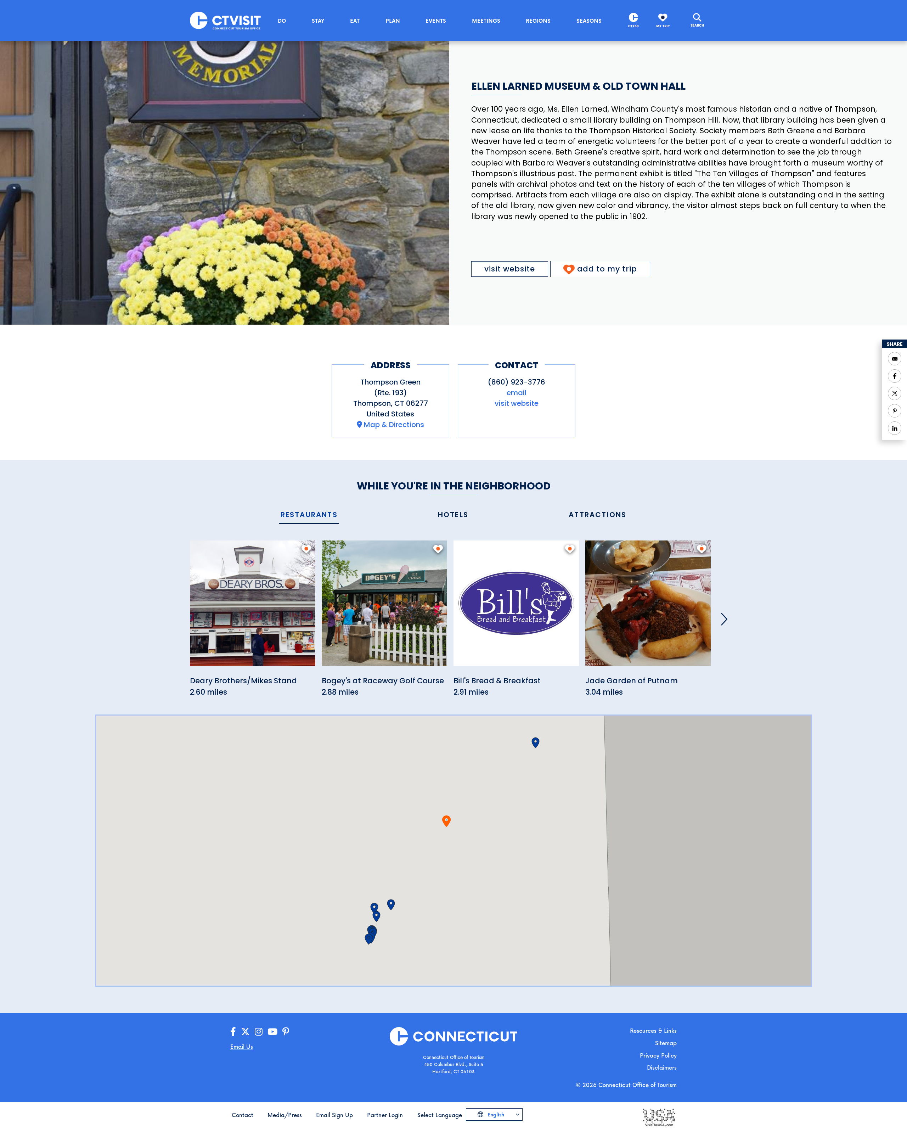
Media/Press (284, 1114)
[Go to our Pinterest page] (285, 1032)
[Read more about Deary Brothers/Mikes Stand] (252, 607)
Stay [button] (318, 20)
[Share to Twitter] (894, 393)
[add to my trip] (306, 549)
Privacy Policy (658, 1055)
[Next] (724, 619)
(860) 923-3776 (516, 382)
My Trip (663, 26)
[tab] (309, 515)
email (516, 393)
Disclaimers (662, 1067)
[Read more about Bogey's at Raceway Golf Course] (384, 607)
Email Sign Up (334, 1114)
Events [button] (436, 20)
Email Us (241, 1046)
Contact (242, 1114)
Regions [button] (538, 20)
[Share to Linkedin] (894, 428)
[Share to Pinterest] (894, 411)
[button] (391, 904)
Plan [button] (392, 20)
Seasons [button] (589, 20)
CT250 (633, 26)
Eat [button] (355, 20)
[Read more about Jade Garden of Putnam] (648, 607)
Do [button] (282, 20)
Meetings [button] (486, 20)
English (495, 1114)
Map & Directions (394, 425)
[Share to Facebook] (894, 376)
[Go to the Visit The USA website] (659, 1116)
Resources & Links (653, 1030)
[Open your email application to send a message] (894, 358)
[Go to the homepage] (225, 20)
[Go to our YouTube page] (272, 1032)
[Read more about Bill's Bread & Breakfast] (516, 607)
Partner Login (385, 1114)
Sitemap (666, 1042)
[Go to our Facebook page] (233, 1032)
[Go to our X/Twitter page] (245, 1032)
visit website (509, 269)
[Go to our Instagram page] (259, 1032)
